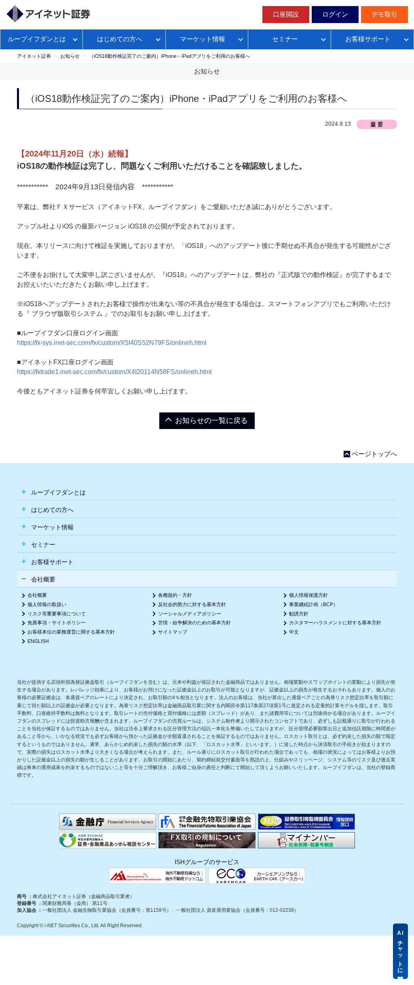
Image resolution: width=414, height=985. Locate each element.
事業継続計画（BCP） (313, 604)
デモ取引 (384, 14)
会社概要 (37, 595)
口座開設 (286, 14)
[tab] (207, 492)
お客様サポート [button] (52, 561)
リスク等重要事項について (56, 614)
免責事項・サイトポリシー (56, 623)
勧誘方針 (298, 614)
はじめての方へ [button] (52, 509)
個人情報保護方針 (308, 595)
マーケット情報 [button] (52, 527)
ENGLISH (38, 641)
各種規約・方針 (175, 595)
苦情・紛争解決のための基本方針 (194, 623)
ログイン (335, 14)
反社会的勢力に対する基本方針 (192, 604)
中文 (294, 632)
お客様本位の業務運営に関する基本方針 (71, 632)
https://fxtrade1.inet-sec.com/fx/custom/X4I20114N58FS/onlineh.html (114, 371)
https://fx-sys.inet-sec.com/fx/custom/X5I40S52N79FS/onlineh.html (112, 342)
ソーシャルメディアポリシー (189, 614)
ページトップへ (374, 454)
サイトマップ (172, 632)
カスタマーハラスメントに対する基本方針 (335, 623)
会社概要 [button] (42, 579)
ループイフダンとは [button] (58, 492)
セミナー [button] (42, 544)
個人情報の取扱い (46, 604)
